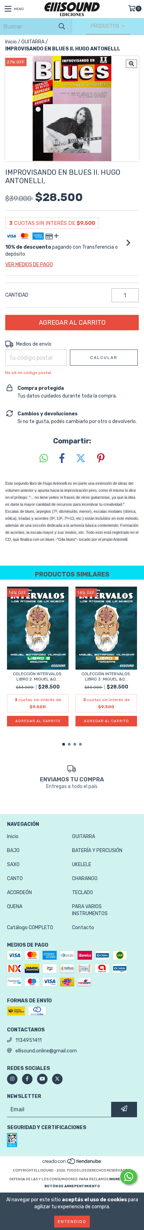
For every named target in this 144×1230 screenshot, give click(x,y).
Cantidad (16, 295)
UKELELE (81, 865)
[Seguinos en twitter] (57, 1079)
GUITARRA (32, 42)
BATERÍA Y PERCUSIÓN (97, 851)
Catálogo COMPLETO (30, 928)
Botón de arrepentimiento (72, 1186)
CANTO (15, 879)
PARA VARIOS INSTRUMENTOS (90, 910)
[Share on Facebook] (62, 458)
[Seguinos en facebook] (27, 1079)
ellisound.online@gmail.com (46, 1051)
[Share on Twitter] (80, 458)
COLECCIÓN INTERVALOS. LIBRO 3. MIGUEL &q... (106, 676)
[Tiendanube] (72, 1163)
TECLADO (82, 893)
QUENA (14, 907)
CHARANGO (85, 879)
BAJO (13, 851)
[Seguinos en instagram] (12, 1079)
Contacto (83, 928)
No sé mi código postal (28, 372)
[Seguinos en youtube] (42, 1079)
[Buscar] (62, 26)
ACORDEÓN (19, 893)
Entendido (72, 1221)
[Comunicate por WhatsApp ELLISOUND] (128, 1176)
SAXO (13, 865)
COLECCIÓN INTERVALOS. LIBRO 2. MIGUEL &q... (38, 676)
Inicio (11, 42)
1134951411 (28, 1040)
